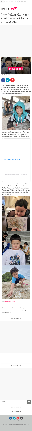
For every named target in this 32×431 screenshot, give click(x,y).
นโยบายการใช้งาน (16, 421)
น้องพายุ (22, 308)
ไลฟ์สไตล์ (11, 1)
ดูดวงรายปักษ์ (22, 1)
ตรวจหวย (3, 5)
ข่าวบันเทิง (11, 308)
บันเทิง (6, 1)
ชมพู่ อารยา (16, 308)
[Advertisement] (16, 41)
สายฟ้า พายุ (8, 312)
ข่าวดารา (6, 308)
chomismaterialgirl (9, 301)
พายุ (24, 310)
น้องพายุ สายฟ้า (11, 310)
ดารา (2, 1)
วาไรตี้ (16, 1)
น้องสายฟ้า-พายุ (19, 310)
